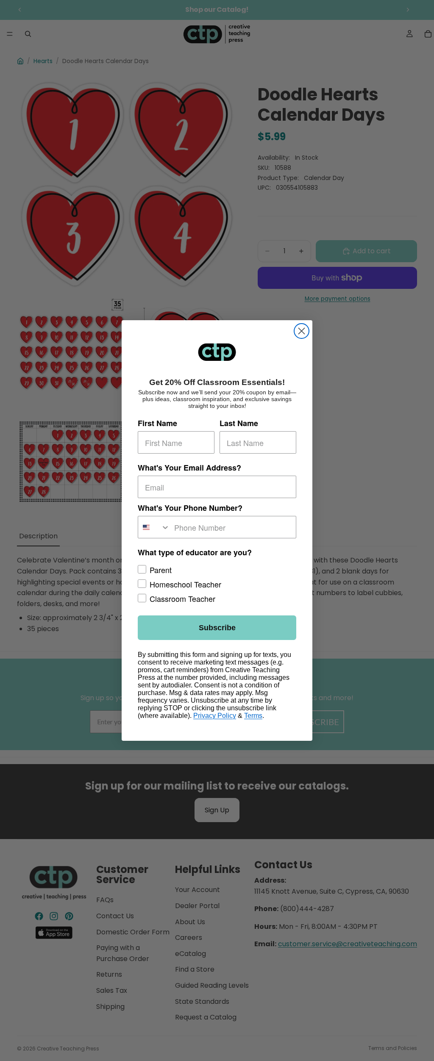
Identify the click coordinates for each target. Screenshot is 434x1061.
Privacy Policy (214, 715)
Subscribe (217, 627)
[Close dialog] (301, 331)
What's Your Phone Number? (190, 507)
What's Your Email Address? (189, 467)
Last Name (239, 423)
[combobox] (154, 527)
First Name (157, 423)
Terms (253, 715)
